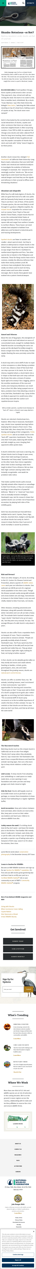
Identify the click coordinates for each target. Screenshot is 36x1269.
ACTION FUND (18, 1166)
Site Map (19, 1224)
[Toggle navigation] (3, 3)
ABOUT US (18, 1143)
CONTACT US (18, 1149)
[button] (28, 989)
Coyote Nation (6, 912)
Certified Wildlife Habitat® (10, 878)
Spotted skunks (6, 239)
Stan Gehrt (11, 105)
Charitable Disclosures (19, 1222)
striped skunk (6, 209)
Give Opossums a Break (9, 914)
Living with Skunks (7, 906)
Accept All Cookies (18, 1265)
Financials (19, 1227)
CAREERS (18, 1171)
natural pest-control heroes (11, 673)
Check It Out (17, 1072)
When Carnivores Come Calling (12, 909)
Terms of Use (18, 1217)
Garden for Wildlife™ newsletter (17, 870)
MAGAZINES (18, 1155)
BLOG (18, 1160)
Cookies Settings (18, 1254)
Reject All (18, 1260)
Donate (30, 3)
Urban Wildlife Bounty (9, 917)
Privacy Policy (18, 1220)
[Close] (34, 1231)
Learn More (17, 1038)
